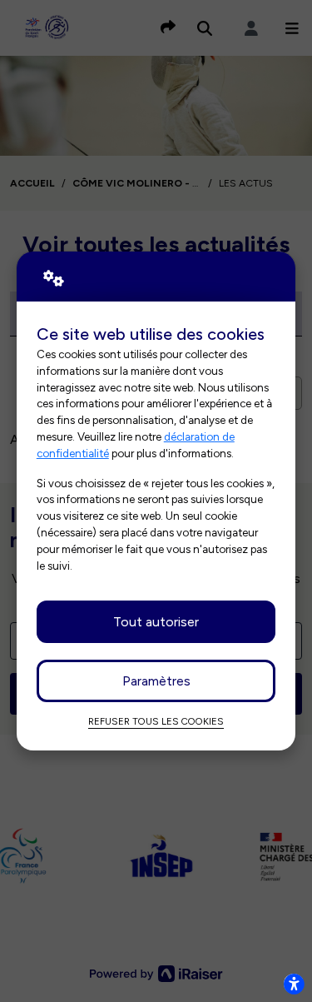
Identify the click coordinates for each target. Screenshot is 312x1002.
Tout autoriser (156, 622)
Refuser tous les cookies (156, 721)
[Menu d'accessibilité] (294, 984)
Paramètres (156, 681)
